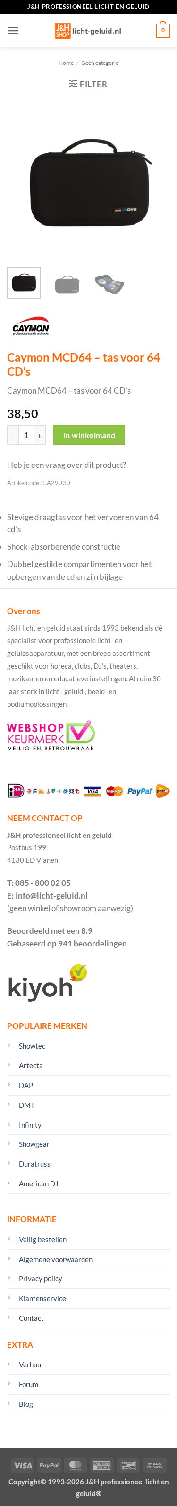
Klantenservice (42, 1298)
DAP (26, 1085)
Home (66, 62)
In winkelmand (89, 435)
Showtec (32, 1045)
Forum (28, 1384)
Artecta (31, 1065)
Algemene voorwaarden (56, 1259)
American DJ (39, 1183)
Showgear (34, 1144)
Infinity (30, 1124)
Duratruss (35, 1163)
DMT (27, 1105)
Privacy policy (40, 1278)
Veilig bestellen (43, 1239)
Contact (31, 1318)
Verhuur (31, 1364)
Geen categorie (99, 62)
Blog (26, 1404)
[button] (13, 31)
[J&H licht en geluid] (87, 30)
